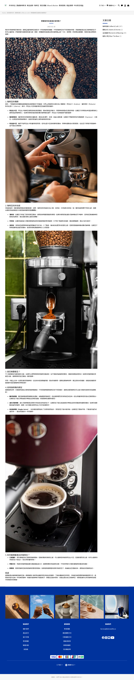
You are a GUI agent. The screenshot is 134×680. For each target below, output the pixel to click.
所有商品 (12, 5)
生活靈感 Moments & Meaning (114, 33)
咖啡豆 (36, 5)
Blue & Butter (52, 5)
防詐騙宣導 (67, 649)
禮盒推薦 (69, 5)
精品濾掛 (30, 5)
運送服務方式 (67, 633)
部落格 (26, 649)
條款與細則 (67, 645)
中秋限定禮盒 (78, 5)
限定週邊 (43, 5)
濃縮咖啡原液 (21, 5)
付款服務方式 (67, 637)
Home (4, 13)
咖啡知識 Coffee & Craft (22, 13)
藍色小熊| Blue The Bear (112, 36)
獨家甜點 (62, 5)
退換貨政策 (67, 641)
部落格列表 (10, 13)
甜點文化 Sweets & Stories (113, 30)
